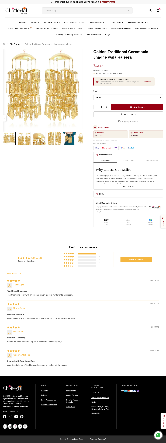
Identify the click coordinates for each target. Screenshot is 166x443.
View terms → (148, 81)
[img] (13, 280)
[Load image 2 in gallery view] (24, 138)
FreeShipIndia (107, 2)
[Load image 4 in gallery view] (54, 138)
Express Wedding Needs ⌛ (20, 28)
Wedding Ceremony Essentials (69, 34)
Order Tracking (72, 395)
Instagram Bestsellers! (121, 28)
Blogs (107, 34)
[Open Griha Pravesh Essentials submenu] (157, 28)
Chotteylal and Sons (75, 439)
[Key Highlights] (4, 118)
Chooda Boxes (115, 22)
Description (105, 160)
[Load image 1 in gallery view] (9, 138)
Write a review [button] (136, 259)
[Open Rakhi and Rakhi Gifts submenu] (84, 22)
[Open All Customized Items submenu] (147, 22)
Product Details (128, 160)
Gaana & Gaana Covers (72, 28)
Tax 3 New (15, 44)
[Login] (150, 10)
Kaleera (34, 22)
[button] (69, 253)
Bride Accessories (48, 400)
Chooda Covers (95, 22)
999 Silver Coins (51, 22)
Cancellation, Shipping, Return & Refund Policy (100, 408)
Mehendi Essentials (96, 28)
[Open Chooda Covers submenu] (104, 22)
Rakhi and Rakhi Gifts (73, 22)
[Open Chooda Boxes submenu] (122, 22)
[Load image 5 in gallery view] (69, 138)
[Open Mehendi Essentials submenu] (106, 28)
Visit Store (70, 406)
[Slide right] (6, 147)
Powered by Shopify (98, 439)
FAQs (93, 402)
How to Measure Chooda (73, 401)
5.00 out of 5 (36, 258)
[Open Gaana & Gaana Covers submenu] (83, 28)
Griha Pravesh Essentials (145, 28)
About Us (95, 393)
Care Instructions (152, 160)
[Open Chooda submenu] (26, 22)
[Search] (129, 10)
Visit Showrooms (94, 34)
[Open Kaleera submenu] (39, 22)
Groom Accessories (49, 404)
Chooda (21, 22)
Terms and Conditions (100, 397)
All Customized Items (137, 22)
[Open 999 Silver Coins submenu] (59, 22)
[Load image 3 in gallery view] (39, 138)
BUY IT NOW (130, 114)
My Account (71, 390)
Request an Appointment (47, 28)
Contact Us (95, 413)
